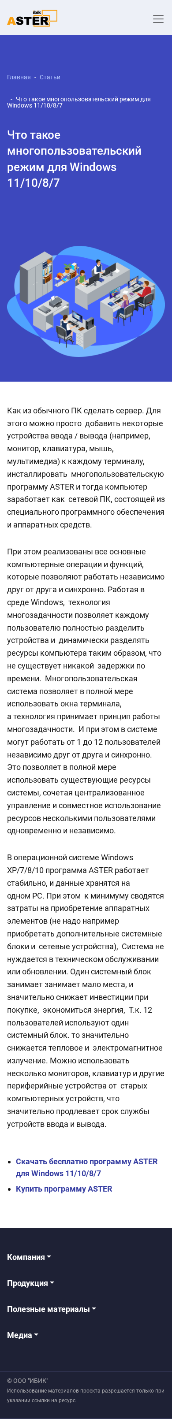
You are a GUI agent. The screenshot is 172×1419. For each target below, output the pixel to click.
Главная (19, 77)
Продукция (28, 1283)
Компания (27, 1257)
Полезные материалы (49, 1309)
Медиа (20, 1335)
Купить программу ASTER (64, 1188)
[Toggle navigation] (158, 19)
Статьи (50, 77)
